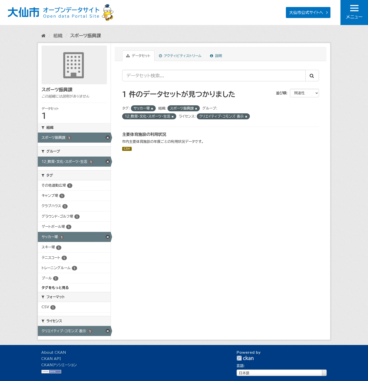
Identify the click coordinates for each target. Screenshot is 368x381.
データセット (140, 56)
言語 (240, 365)
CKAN (245, 358)
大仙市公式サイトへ (306, 13)
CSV (127, 149)
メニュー (354, 17)
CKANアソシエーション (59, 365)
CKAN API (51, 358)
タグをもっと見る (55, 287)
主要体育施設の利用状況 (144, 134)
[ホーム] (43, 35)
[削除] (152, 108)
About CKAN (53, 352)
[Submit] (312, 75)
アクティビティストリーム (182, 56)
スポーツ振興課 (85, 35)
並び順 (281, 93)
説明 (218, 56)
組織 (57, 35)
